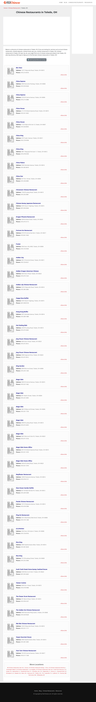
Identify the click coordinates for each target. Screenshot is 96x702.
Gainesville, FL (16, 671)
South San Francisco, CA (60, 669)
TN (43, 673)
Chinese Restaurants (75, 2)
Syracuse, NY (31, 673)
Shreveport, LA (10, 673)
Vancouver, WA (32, 675)
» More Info (63, 75)
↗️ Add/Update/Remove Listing (36, 60)
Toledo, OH (38, 673)
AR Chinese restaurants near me (15, 667)
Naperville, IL (46, 671)
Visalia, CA (8, 671)
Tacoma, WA (63, 673)
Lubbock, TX (56, 673)
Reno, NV (24, 673)
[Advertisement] (36, 30)
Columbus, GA (35, 671)
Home (61, 2)
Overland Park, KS (61, 671)
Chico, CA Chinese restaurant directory (55, 667)
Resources (88, 2)
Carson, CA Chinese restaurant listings (34, 667)
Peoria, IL (53, 671)
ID (41, 671)
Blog (65, 2)
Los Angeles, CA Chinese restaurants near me (40, 669)
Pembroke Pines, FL (26, 671)
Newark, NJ (17, 673)
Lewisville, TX (48, 673)
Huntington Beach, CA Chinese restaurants (17, 669)
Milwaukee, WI (41, 675)
